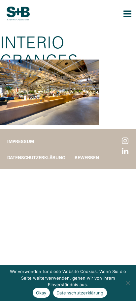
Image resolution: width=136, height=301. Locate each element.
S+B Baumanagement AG (18, 13)
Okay (41, 292)
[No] (127, 283)
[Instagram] (125, 141)
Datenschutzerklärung (36, 157)
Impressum (20, 141)
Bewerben (87, 157)
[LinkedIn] (125, 151)
